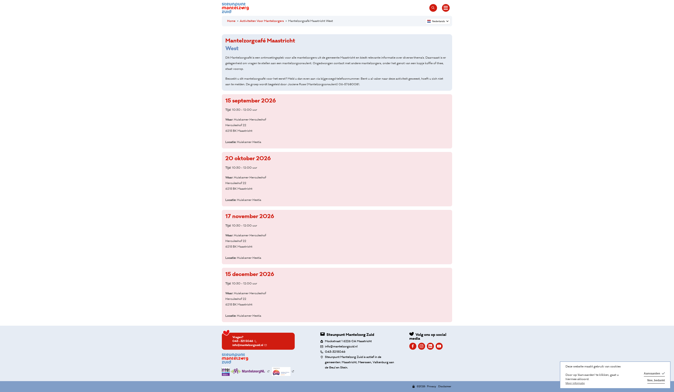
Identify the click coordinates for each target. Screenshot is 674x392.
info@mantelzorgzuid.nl (247, 345)
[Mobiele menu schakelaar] (446, 8)
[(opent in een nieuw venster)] (412, 346)
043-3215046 (335, 352)
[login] (413, 386)
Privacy (431, 386)
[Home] (235, 8)
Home (231, 21)
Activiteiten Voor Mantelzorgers (262, 21)
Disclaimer (444, 386)
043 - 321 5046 (242, 341)
